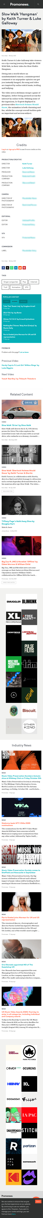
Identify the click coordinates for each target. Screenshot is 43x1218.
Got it (38, 1201)
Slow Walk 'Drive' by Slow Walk (16, 425)
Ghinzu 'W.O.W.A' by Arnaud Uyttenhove (18, 319)
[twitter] (7, 267)
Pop (24, 281)
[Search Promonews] (38, 4)
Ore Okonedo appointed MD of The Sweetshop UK (17, 966)
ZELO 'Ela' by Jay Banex (12, 312)
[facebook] (3, 267)
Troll (5, 287)
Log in (4, 149)
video (4, 422)
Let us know (24, 352)
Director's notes (9, 582)
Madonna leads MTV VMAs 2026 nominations (16, 824)
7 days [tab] (6, 301)
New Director (7, 491)
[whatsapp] (11, 267)
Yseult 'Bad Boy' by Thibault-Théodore (19, 378)
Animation (16, 287)
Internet (33, 281)
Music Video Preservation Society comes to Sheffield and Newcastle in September (21, 871)
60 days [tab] (23, 301)
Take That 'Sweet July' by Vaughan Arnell (19, 306)
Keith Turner (27, 163)
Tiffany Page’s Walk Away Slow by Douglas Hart (18, 522)
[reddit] (20, 267)
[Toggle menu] (4, 4)
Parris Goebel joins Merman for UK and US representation (19, 335)
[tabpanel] (21, 323)
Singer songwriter (11, 281)
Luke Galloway (28, 168)
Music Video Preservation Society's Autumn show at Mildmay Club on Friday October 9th (21, 777)
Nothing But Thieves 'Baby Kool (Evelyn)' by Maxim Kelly (20, 326)
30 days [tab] (14, 301)
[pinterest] (24, 267)
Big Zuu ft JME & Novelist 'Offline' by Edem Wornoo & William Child (20, 562)
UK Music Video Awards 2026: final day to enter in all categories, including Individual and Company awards (21, 1014)
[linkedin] (16, 267)
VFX (26, 287)
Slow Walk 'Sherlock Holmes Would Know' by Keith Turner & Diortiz (18, 471)
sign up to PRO (14, 149)
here (13, 1214)
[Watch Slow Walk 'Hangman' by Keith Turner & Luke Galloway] (21, 40)
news (4, 773)
